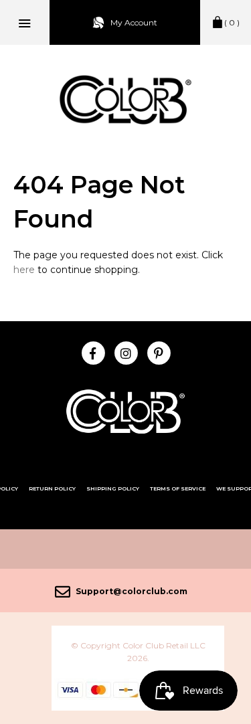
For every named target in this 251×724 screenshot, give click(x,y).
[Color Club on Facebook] (93, 352)
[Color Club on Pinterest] (158, 352)
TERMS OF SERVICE (177, 488)
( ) (232, 22)
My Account (133, 22)
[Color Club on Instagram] (125, 352)
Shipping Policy (112, 488)
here (24, 270)
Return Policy (52, 488)
